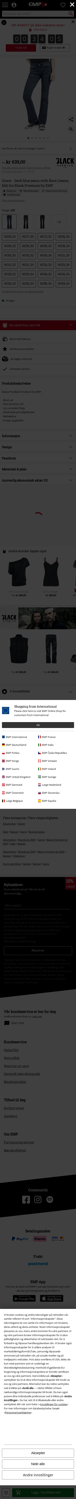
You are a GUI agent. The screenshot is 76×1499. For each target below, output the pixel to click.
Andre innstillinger (38, 1475)
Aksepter (38, 1453)
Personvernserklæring (18, 1412)
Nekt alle (38, 1464)
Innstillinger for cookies (53, 1404)
